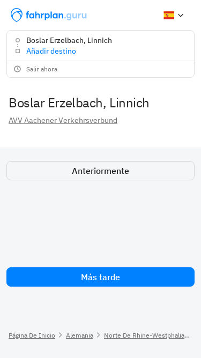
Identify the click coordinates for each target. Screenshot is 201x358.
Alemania (79, 335)
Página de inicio (32, 335)
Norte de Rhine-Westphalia (144, 335)
